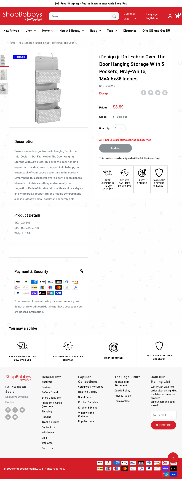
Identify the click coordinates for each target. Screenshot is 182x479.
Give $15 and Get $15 (156, 31)
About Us (47, 381)
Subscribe (163, 425)
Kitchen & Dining (87, 407)
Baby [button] (93, 31)
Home (12, 43)
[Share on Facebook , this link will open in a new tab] (143, 92)
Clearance (129, 31)
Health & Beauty (87, 391)
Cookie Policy (122, 390)
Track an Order (50, 421)
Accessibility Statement (121, 383)
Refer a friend (50, 392)
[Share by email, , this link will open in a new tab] (165, 92)
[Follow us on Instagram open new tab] (8, 410)
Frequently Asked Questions (52, 404)
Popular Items (86, 421)
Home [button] (46, 31)
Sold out (115, 148)
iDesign (104, 93)
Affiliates (47, 442)
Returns (46, 416)
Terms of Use (122, 400)
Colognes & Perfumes (90, 386)
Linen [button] (29, 31)
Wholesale (48, 432)
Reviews (46, 387)
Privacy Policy (122, 395)
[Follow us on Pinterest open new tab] (8, 417)
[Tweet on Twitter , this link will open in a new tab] (157, 92)
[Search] (114, 16)
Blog (44, 437)
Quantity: (105, 128)
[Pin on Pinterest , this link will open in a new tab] (150, 92)
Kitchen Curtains (88, 402)
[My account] (170, 16)
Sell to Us (47, 448)
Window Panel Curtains (86, 414)
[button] (177, 16)
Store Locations (51, 397)
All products (25, 43)
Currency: (130, 13)
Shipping (47, 411)
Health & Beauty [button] (70, 31)
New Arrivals (11, 31)
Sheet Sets (84, 397)
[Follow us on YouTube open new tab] (15, 417)
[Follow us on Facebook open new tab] (15, 410)
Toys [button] (110, 31)
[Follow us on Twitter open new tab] (22, 410)
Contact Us (48, 427)
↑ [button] (173, 457)
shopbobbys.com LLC (26, 468)
